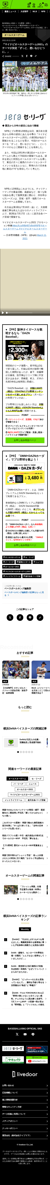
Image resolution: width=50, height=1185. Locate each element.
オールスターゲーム (12, 557)
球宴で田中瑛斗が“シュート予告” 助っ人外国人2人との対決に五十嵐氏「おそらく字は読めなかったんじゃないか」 (23, 858)
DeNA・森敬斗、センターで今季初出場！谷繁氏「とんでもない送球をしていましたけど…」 (27, 956)
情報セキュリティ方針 (12, 1107)
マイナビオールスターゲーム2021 (18, 572)
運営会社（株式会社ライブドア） (16, 1135)
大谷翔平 (24, 11)
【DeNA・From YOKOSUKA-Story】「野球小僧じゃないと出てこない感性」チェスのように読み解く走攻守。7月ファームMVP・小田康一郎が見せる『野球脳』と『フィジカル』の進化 (27, 999)
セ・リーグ (29, 557)
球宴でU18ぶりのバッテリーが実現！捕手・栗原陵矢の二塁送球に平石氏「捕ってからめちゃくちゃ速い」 (23, 813)
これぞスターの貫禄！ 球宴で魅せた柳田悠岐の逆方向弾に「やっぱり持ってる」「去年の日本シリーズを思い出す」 (23, 826)
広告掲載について (10, 1092)
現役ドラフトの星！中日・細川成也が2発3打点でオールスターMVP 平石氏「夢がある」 (22, 837)
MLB (35, 11)
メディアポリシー (10, 1121)
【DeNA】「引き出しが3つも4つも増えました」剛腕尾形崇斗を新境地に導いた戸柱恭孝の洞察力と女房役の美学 (27, 942)
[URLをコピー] (36, 56)
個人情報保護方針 (10, 1100)
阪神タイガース (24, 562)
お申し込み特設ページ (25, 440)
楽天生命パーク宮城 (32, 576)
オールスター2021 (12, 567)
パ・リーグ (9, 562)
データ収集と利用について (14, 1114)
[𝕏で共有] (22, 56)
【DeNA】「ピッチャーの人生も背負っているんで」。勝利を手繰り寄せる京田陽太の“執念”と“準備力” (27, 982)
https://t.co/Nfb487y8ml (23, 225)
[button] (18, 752)
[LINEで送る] (31, 56)
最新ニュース (10, 11)
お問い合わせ (8, 1085)
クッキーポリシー (10, 1128)
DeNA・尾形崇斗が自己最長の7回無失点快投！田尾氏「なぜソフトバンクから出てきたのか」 (27, 969)
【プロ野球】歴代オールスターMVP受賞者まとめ (22, 846)
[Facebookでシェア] (27, 56)
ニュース (38, 562)
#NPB (38, 225)
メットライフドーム (12, 576)
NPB (43, 11)
